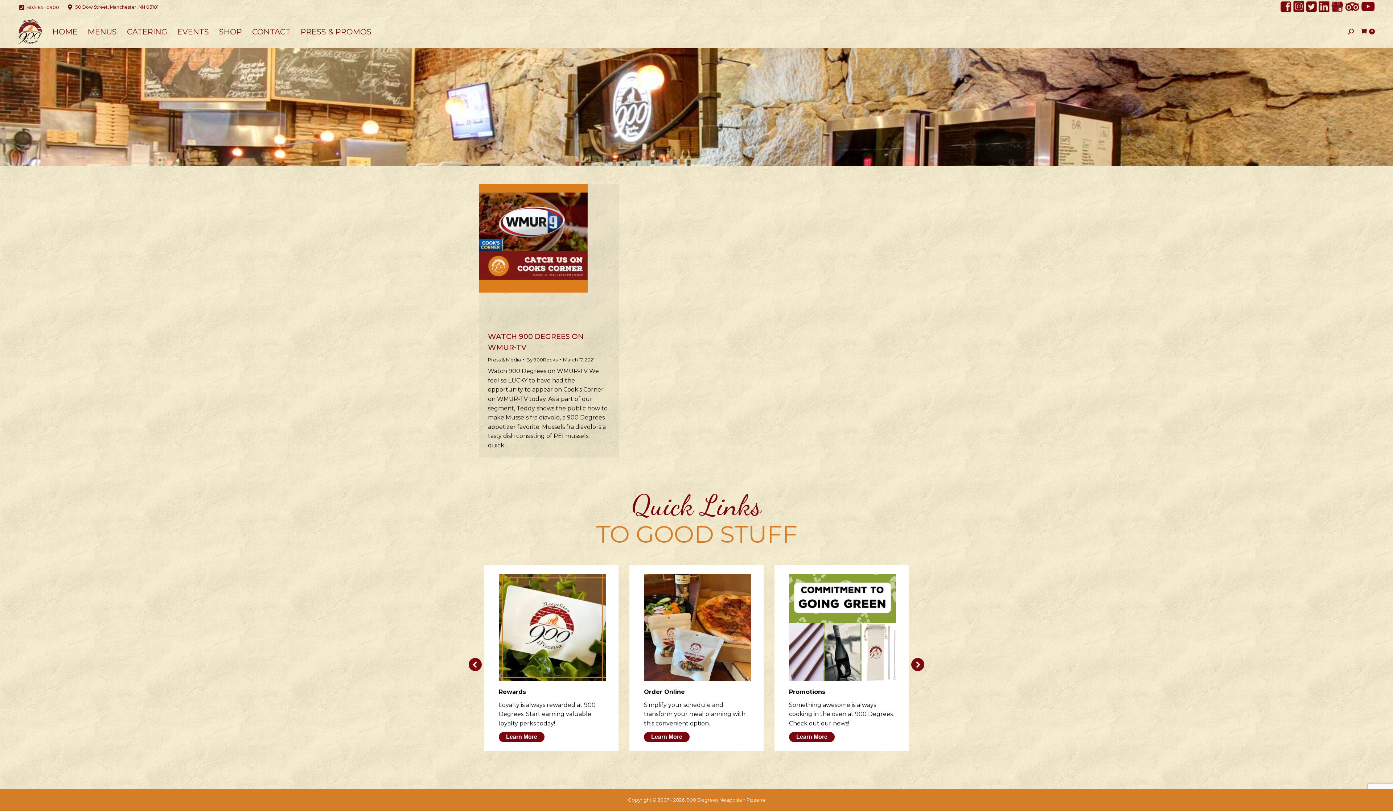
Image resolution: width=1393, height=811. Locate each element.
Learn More (521, 737)
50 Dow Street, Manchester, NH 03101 (117, 7)
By (542, 360)
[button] (475, 664)
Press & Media (504, 360)
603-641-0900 (43, 7)
